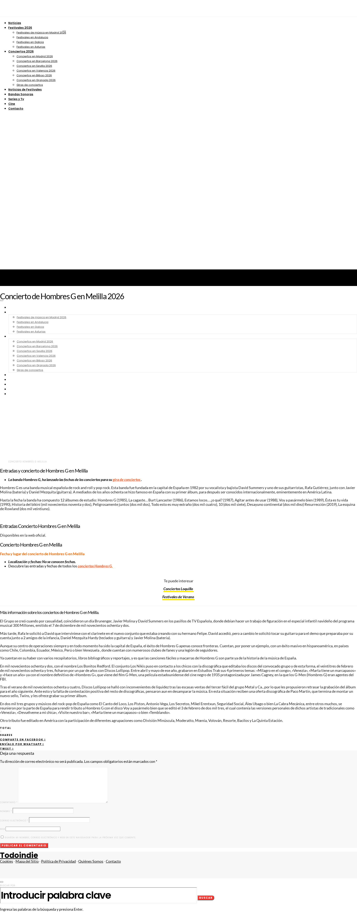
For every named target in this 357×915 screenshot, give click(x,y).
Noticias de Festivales (25, 89)
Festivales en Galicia (30, 42)
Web (2, 829)
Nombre (6, 811)
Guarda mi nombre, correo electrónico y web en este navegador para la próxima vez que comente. (70, 837)
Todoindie (19, 855)
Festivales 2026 (20, 28)
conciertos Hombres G (95, 566)
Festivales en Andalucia (32, 37)
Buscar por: (8, 885)
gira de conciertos (127, 479)
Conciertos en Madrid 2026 (35, 56)
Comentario (9, 802)
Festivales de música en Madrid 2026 (41, 33)
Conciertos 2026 (21, 51)
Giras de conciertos (30, 85)
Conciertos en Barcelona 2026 (37, 61)
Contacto (15, 108)
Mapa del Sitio (27, 861)
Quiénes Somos (90, 861)
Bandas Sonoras (20, 94)
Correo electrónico (14, 820)
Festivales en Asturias (31, 47)
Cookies (6, 861)
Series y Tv (16, 99)
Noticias (14, 23)
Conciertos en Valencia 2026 (36, 71)
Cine (11, 104)
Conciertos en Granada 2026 (36, 80)
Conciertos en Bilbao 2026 (34, 75)
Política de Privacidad (58, 861)
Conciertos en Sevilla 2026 (34, 66)
